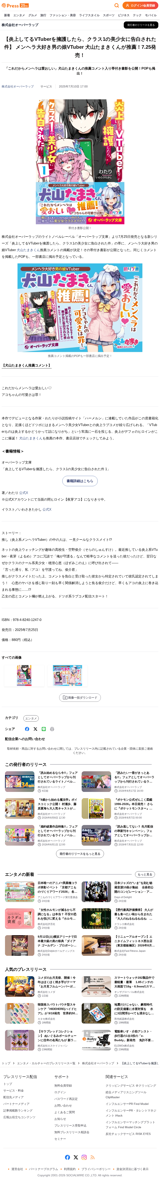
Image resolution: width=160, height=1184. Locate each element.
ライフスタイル (89, 15)
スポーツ (109, 15)
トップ (6, 1063)
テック (137, 15)
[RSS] (92, 1157)
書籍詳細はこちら (80, 481)
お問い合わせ (63, 1105)
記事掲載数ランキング (17, 1110)
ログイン (60, 1092)
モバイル (151, 15)
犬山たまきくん (28, 250)
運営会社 (17, 1169)
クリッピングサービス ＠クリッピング (131, 1085)
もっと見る (145, 874)
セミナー (60, 1138)
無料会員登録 (63, 1085)
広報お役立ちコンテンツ (19, 1117)
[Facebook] (27, 729)
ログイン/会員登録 (143, 5)
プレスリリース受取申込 (70, 1125)
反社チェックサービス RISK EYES (128, 1133)
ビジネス (124, 15)
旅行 (43, 15)
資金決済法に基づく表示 (132, 1169)
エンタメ (19, 15)
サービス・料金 (13, 1090)
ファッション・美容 (63, 15)
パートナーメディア (16, 1103)
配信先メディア (13, 1097)
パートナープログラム (43, 1169)
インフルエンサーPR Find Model (127, 1103)
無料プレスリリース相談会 (71, 1132)
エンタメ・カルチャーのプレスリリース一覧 (46, 1063)
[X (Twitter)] (35, 729)
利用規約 (70, 1169)
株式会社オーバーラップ (18, 86)
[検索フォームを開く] (116, 5)
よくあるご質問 (64, 1112)
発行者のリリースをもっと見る (80, 853)
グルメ (32, 15)
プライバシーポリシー (96, 1169)
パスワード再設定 (66, 1098)
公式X (23, 493)
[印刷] (52, 729)
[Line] (44, 729)
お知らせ (60, 1118)
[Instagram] (84, 1157)
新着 (7, 15)
